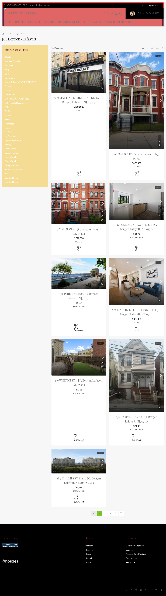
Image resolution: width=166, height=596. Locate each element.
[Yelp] (161, 590)
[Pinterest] (156, 590)
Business (129, 550)
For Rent (158, 187)
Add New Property (12, 61)
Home (8, 22)
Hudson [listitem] (89, 545)
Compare (9, 86)
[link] (78, 72)
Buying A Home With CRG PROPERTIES (119, 22)
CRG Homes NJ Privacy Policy (17, 98)
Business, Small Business (136, 554)
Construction (131, 558)
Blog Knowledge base (135, 545)
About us (8, 57)
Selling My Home (34, 22)
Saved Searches (11, 153)
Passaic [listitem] (89, 558)
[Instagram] (137, 590)
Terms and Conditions (14, 169)
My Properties (10, 136)
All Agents (9, 65)
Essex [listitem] (88, 554)
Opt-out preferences (13, 140)
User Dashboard (11, 178)
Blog (86, 22)
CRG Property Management (69, 22)
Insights (8, 128)
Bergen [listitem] (89, 550)
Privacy (8, 144)
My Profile (9, 132)
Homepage (9, 123)
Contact (8, 90)
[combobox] (156, 48)
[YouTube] (151, 590)
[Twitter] (132, 590)
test (6, 173)
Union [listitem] (88, 562)
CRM (7, 107)
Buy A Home (19, 22)
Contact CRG (96, 22)
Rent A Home (49, 22)
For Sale (100, 56)
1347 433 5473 (152, 13)
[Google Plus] (146, 590)
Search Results (11, 157)
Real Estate (130, 562)
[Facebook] (127, 590)
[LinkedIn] (141, 590)
